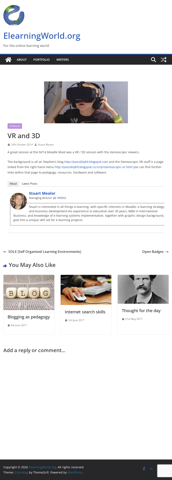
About (22, 60)
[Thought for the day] (143, 277)
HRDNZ (61, 198)
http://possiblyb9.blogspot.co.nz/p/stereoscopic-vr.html (94, 167)
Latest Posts (29, 183)
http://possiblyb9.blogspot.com (86, 162)
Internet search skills (85, 312)
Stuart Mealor (46, 144)
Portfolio (41, 60)
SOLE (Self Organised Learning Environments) (44, 251)
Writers (62, 60)
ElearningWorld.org (41, 35)
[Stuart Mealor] (18, 195)
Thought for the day (141, 310)
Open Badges (153, 251)
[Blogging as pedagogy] (28, 277)
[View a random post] (164, 60)
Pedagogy (14, 126)
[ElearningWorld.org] (8, 60)
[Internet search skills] (86, 277)
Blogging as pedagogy (29, 317)
